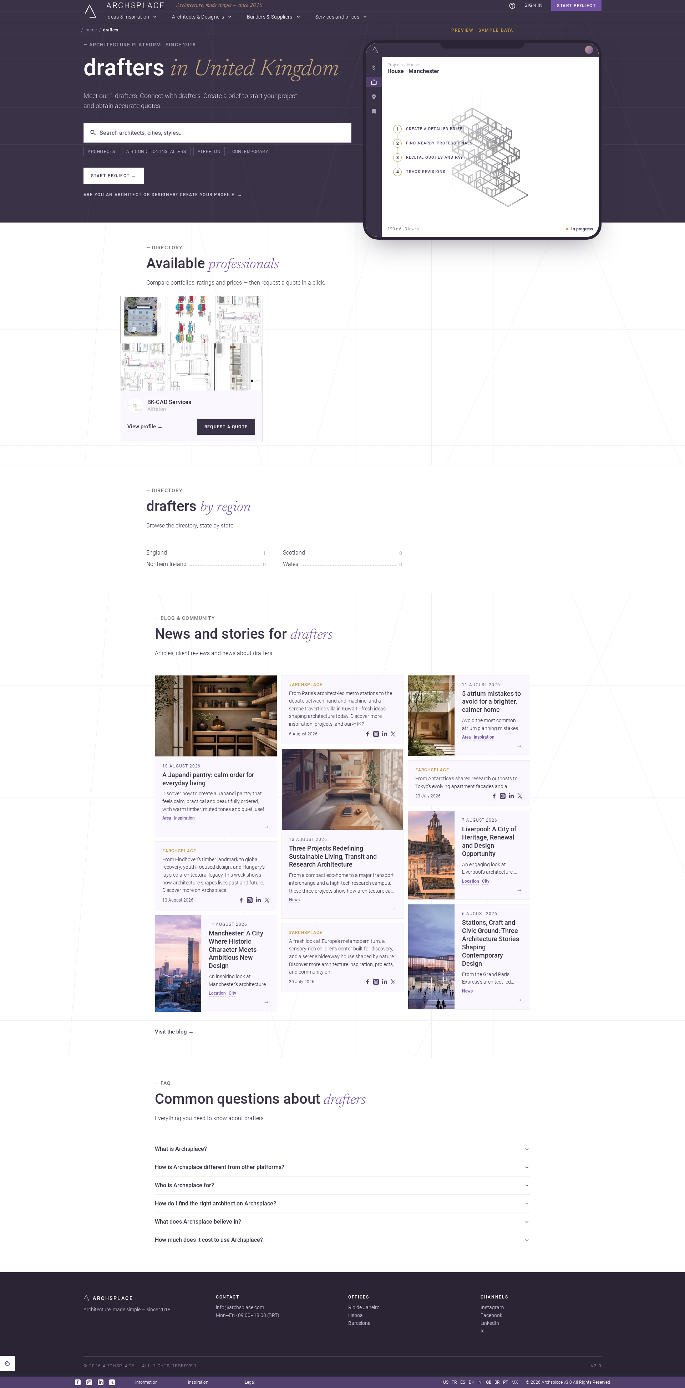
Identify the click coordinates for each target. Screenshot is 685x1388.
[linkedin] (258, 900)
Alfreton (209, 151)
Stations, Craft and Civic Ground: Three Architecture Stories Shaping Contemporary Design (490, 943)
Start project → (113, 175)
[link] (512, 5)
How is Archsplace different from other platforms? (219, 1167)
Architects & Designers (198, 17)
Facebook (491, 1315)
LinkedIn (490, 1323)
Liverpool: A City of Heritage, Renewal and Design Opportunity (489, 841)
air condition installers (156, 151)
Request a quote (226, 426)
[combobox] (222, 132)
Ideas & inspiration (127, 17)
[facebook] (241, 900)
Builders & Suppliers (270, 17)
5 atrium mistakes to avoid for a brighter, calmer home (491, 702)
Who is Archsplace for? (184, 1185)
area (166, 818)
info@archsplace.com (240, 1307)
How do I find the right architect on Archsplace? (215, 1203)
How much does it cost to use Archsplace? (209, 1239)
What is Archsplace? (181, 1148)
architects (101, 151)
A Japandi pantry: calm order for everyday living (208, 779)
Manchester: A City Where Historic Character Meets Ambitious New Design (236, 949)
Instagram (492, 1307)
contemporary (250, 151)
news (294, 900)
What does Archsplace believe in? (198, 1221)
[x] (267, 900)
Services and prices (337, 17)
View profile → (145, 427)
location (217, 993)
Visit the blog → (174, 1032)
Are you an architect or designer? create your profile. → (163, 195)
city (232, 993)
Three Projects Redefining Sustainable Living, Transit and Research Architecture (333, 856)
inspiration (184, 818)
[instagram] (250, 900)
